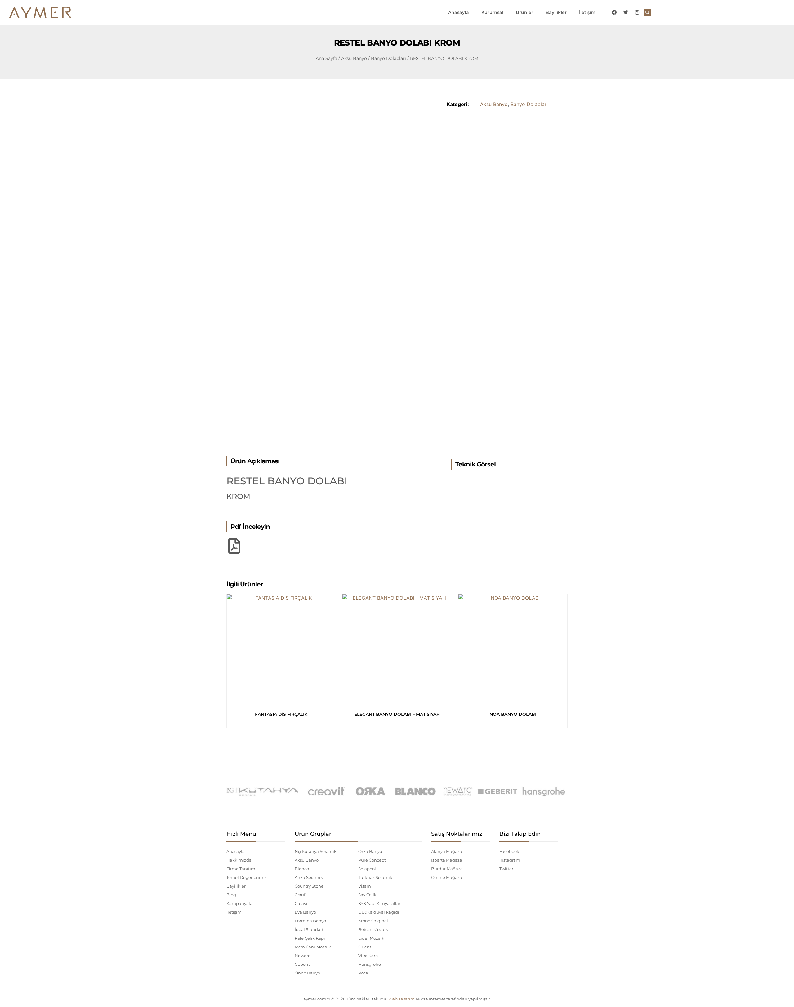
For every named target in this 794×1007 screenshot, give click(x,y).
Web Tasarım (401, 998)
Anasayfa (458, 12)
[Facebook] (614, 12)
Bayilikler (556, 12)
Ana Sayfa (326, 58)
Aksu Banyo (354, 58)
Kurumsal (492, 12)
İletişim (587, 12)
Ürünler (524, 12)
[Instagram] (637, 12)
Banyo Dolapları (388, 58)
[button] (647, 12)
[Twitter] (626, 12)
